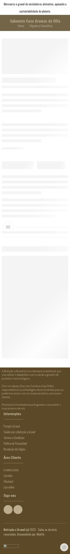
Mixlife (40, 534)
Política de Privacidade (15, 443)
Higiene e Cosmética (41, 26)
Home (21, 26)
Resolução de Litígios (14, 449)
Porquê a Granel (12, 426)
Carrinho (8, 476)
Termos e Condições (14, 438)
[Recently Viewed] (64, 547)
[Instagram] (17, 509)
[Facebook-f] (8, 509)
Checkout (8, 481)
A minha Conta (11, 470)
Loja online (9, 487)
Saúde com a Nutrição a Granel (19, 432)
